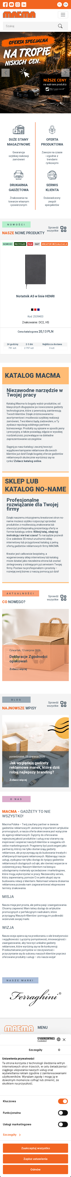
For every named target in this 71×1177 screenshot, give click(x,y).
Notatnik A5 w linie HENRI (35, 296)
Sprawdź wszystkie (52, 229)
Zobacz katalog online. (28, 461)
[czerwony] (35, 309)
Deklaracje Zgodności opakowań (28, 658)
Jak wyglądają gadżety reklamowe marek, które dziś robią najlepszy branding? (34, 767)
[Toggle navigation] (63, 14)
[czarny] (32, 309)
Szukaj (60, 26)
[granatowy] (38, 309)
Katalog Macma (32, 375)
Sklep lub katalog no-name (35, 485)
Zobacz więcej (18, 669)
